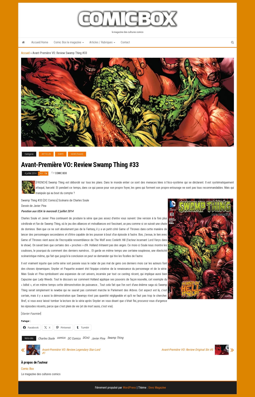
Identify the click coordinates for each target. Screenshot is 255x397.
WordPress (129, 387)
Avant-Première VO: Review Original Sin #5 (187, 349)
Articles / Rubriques (101, 42)
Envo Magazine (157, 387)
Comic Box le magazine (68, 42)
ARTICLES (46, 154)
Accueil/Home (39, 42)
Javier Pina (98, 338)
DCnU (86, 337)
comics (61, 337)
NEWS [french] (77, 154)
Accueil (25, 53)
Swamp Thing (115, 337)
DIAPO (61, 154)
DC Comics (74, 338)
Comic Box (61, 173)
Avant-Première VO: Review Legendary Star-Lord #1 (71, 351)
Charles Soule (46, 338)
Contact (125, 42)
